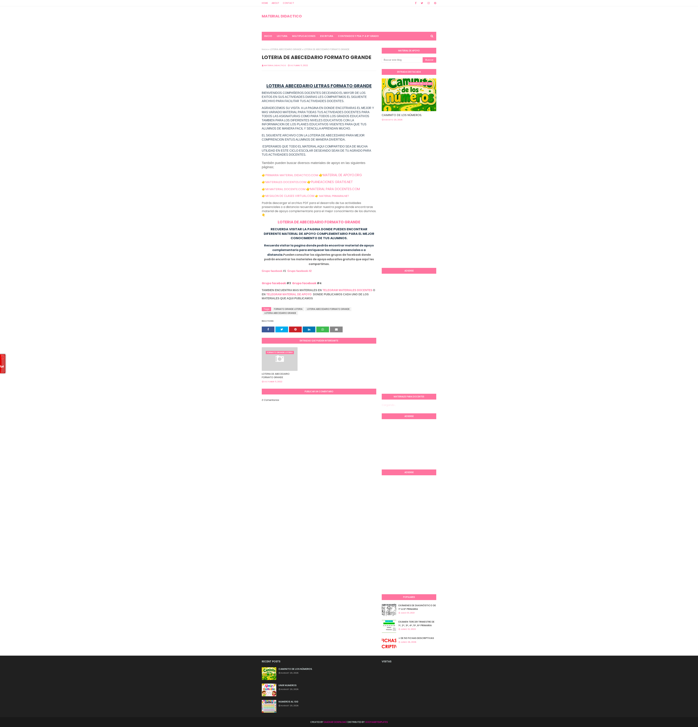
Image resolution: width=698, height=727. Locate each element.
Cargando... (389, 405)
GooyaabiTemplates (376, 722)
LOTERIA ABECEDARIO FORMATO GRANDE (328, 309)
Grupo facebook (272, 270)
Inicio (265, 49)
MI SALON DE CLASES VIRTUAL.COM (289, 196)
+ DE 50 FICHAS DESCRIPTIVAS (416, 638)
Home (265, 3)
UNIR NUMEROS (287, 685)
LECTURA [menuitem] (282, 36)
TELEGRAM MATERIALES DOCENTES (347, 290)
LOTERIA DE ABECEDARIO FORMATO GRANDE (319, 222)
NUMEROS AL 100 (288, 701)
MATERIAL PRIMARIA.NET (334, 196)
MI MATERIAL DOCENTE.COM (285, 189)
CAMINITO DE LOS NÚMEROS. (402, 115)
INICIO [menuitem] (268, 36)
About (275, 3)
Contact (288, 3)
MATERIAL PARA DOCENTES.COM (335, 189)
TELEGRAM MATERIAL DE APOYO (289, 294)
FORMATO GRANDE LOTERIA (288, 309)
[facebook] (416, 3)
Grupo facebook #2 (299, 270)
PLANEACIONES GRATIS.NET (332, 182)
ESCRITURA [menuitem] (326, 36)
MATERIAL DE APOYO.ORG (342, 175)
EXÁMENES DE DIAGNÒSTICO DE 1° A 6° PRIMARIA (417, 607)
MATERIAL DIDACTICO (282, 16)
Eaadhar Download (335, 722)
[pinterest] (434, 3)
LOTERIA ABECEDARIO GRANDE (286, 49)
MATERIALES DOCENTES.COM (285, 182)
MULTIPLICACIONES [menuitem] (303, 36)
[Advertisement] (396, 205)
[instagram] (428, 3)
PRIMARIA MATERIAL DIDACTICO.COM (291, 175)
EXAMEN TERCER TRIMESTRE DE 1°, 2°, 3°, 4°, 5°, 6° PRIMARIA (416, 623)
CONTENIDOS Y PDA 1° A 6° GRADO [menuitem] (358, 36)
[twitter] (422, 3)
